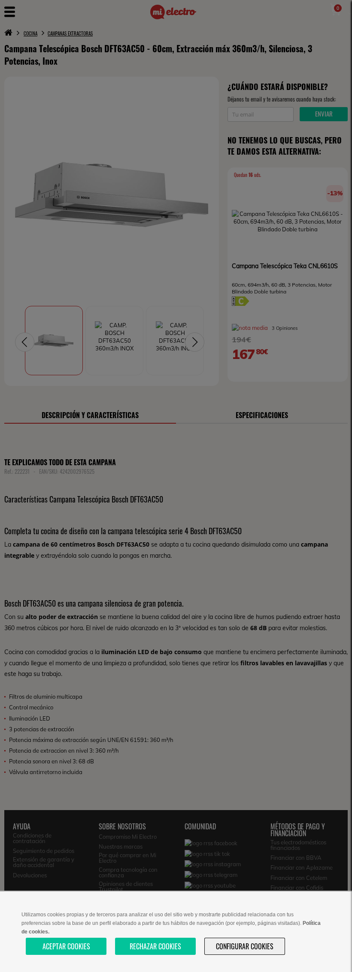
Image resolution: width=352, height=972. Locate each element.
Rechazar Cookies (155, 946)
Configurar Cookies (244, 946)
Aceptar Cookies (66, 946)
